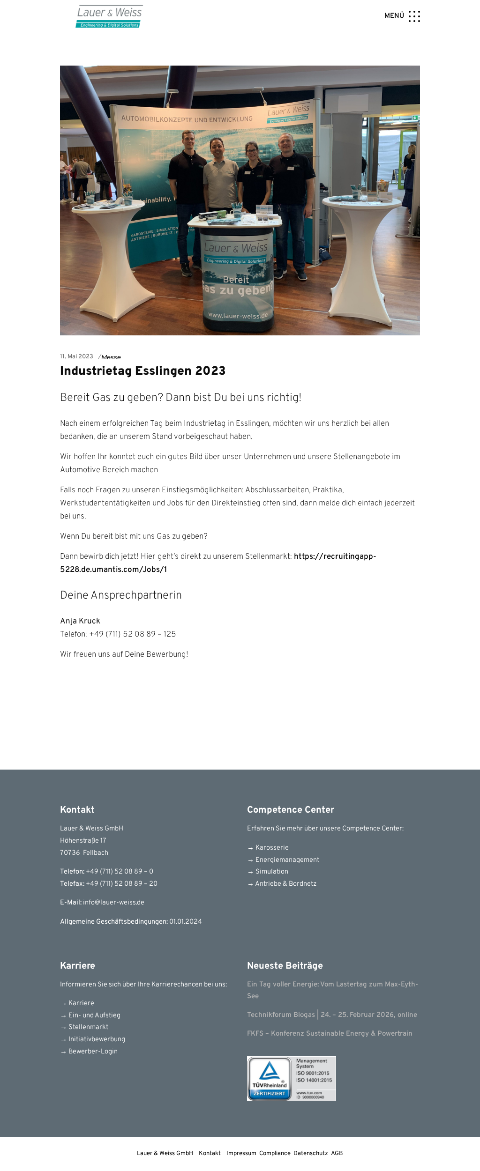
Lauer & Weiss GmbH (165, 1153)
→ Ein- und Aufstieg (90, 1015)
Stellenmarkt (87, 1027)
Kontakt (210, 1153)
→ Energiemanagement (283, 860)
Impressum (241, 1153)
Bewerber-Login (92, 1051)
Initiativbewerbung (96, 1039)
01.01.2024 (185, 922)
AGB (337, 1153)
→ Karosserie (268, 848)
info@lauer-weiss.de (113, 902)
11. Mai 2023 (76, 357)
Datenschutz (310, 1153)
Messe (111, 357)
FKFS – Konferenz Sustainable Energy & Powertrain (329, 1034)
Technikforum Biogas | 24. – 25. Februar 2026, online (332, 1015)
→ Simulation (267, 871)
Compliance (275, 1153)
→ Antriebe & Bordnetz (281, 884)
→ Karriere (77, 1003)
